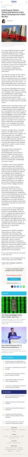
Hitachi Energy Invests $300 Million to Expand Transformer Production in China (15, 362)
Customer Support (16, 436)
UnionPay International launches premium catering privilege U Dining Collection (14, 415)
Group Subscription (22, 429)
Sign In (19, 283)
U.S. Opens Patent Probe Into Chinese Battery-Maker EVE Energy (15, 374)
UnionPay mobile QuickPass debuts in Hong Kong (15, 408)
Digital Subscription (14, 429)
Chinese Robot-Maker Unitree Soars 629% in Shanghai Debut (14, 380)
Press (17, 437)
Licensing (14, 431)
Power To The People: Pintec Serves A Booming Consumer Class (14, 396)
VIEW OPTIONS (14, 279)
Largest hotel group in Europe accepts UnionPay (14, 402)
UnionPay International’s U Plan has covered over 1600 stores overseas (14, 422)
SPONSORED (7, 392)
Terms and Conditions (17, 442)
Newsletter (7, 429)
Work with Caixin (12, 437)
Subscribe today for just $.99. (14, 275)
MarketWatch (20, 447)
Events (10, 436)
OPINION (3, 7)
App (3, 429)
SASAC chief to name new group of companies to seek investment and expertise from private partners (13, 351)
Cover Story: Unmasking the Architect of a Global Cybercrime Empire (15, 386)
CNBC (16, 447)
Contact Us (22, 436)
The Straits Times (20, 449)
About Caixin (6, 436)
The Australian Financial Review (10, 449)
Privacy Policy (9, 442)
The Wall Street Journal (9, 447)
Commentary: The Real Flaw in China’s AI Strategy (15, 368)
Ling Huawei (10, 20)
